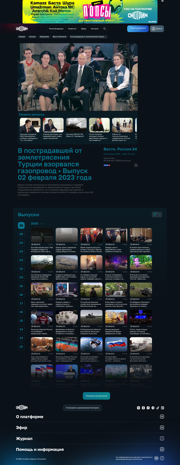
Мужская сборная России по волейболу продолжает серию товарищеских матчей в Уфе (41, 333)
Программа (44, 37)
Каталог (32, 37)
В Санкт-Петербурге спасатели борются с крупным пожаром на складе (114, 278)
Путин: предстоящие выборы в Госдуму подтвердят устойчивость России (140, 332)
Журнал (24, 438)
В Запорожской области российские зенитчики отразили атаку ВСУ (90, 331)
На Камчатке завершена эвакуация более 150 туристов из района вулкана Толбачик (41, 278)
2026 (42, 223)
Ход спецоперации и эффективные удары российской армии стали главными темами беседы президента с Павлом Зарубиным (41, 362)
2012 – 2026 (121, 154)
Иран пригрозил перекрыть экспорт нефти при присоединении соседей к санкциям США (41, 305)
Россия (131, 154)
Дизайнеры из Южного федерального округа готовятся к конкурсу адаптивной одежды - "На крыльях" (66, 333)
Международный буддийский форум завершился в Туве (113, 331)
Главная (22, 37)
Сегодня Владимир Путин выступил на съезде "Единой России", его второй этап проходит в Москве (66, 388)
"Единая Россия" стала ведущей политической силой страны (90, 386)
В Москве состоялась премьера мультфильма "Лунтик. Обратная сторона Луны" (139, 278)
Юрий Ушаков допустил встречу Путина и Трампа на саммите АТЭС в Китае (91, 249)
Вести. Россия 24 (59, 37)
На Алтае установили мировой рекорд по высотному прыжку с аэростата (89, 360)
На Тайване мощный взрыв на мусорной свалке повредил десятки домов (91, 278)
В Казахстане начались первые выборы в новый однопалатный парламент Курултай (141, 250)
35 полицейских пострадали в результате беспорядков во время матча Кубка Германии (140, 387)
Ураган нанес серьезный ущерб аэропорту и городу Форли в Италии (66, 249)
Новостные (109, 158)
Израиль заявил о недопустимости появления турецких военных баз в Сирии (64, 305)
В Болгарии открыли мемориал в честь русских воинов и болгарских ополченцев (116, 305)
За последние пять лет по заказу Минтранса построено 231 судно (116, 386)
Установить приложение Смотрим (82, 408)
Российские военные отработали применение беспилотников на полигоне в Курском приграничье (90, 306)
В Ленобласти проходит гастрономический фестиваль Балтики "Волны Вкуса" (140, 360)
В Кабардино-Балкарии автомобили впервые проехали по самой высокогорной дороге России (139, 306)
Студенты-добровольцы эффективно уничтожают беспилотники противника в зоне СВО (66, 278)
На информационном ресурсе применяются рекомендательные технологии (134, 458)
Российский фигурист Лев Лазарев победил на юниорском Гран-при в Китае (42, 250)
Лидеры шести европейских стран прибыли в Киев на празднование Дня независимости (113, 251)
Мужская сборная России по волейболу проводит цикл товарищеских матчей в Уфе (66, 360)
